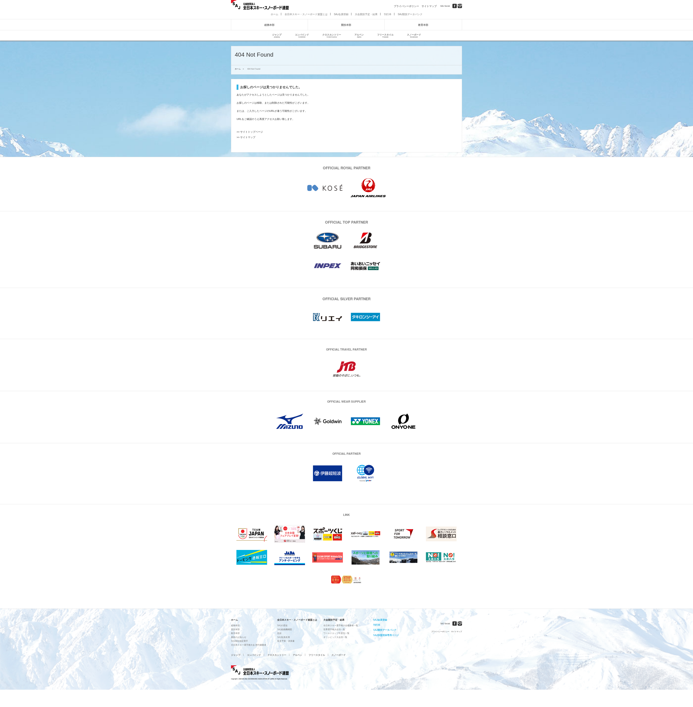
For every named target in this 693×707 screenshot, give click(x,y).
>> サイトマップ (246, 137)
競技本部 (346, 25)
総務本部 (269, 25)
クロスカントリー (331, 35)
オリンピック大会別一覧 (335, 637)
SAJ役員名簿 (283, 637)
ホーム (274, 14)
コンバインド (302, 35)
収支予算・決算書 (286, 641)
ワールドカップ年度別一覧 (336, 633)
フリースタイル (385, 35)
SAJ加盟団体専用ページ (386, 635)
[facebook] (454, 6)
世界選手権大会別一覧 (334, 629)
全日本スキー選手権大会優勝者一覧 (340, 625)
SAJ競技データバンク (410, 14)
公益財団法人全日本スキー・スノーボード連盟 (260, 670)
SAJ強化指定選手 (239, 641)
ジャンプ (277, 35)
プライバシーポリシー (406, 6)
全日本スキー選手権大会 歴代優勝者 (248, 645)
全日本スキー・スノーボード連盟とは (306, 14)
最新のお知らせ (238, 637)
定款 (279, 633)
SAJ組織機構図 (284, 629)
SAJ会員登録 (341, 14)
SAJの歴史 (282, 625)
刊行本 (387, 14)
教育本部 (423, 25)
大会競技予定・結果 (366, 14)
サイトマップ (429, 6)
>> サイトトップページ (250, 131)
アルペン (359, 35)
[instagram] (460, 6)
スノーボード (414, 35)
